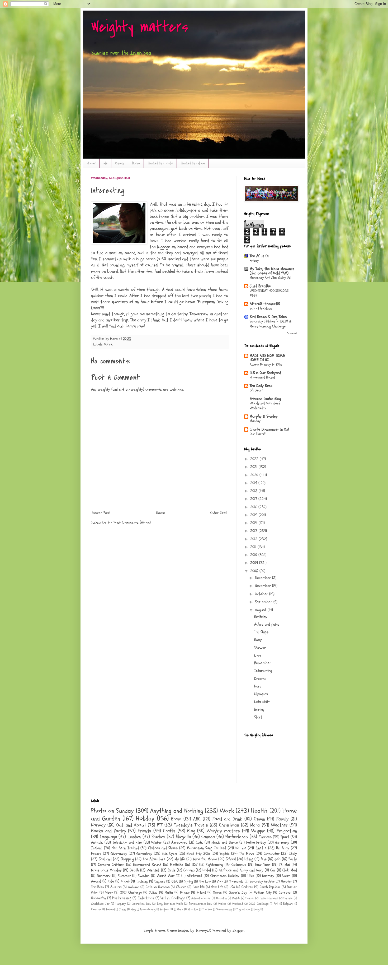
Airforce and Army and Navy (241, 870)
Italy (293, 853)
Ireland (96, 848)
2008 (254, 571)
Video (109, 892)
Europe (287, 898)
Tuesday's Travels (191, 825)
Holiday (145, 818)
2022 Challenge (258, 904)
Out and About (131, 825)
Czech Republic (270, 887)
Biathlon (221, 898)
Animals (97, 842)
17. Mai (284, 864)
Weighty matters (139, 27)
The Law (205, 881)
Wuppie (258, 831)
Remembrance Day (200, 904)
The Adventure (154, 859)
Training (142, 881)
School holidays (261, 308)
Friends (144, 831)
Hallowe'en (98, 898)
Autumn (133, 887)
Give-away (119, 853)
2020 (254, 475)
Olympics (261, 694)
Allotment (194, 876)
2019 (254, 483)
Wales (222, 904)
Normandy (236, 881)
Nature (240, 848)
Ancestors (179, 842)
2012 (254, 539)
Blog (191, 831)
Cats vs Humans (158, 887)
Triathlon (97, 887)
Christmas (229, 825)
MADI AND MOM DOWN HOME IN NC (267, 358)
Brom (136, 163)
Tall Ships (261, 632)
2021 (254, 467)
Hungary (121, 904)
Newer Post (101, 513)
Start (258, 717)
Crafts (169, 831)
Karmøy (268, 876)
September (264, 602)
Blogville (183, 836)
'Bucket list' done (193, 163)
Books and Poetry (108, 831)
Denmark (104, 876)
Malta (169, 892)
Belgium (288, 904)
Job (278, 859)
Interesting (263, 670)
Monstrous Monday (106, 870)
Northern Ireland (125, 848)
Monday (255, 420)
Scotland (105, 859)
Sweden (143, 876)
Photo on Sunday (112, 810)
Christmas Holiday (224, 876)
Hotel (206, 870)
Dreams (260, 678)
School (231, 859)
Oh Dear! (256, 390)
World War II (168, 876)
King (133, 909)
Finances (265, 837)
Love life (199, 887)
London (134, 836)
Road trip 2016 (198, 853)
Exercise (96, 909)
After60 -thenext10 (265, 304)
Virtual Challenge (172, 898)
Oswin (119, 163)
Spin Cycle (169, 853)
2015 (254, 515)
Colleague (238, 864)
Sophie (225, 853)
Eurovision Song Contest (206, 848)
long (256, 909)
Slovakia (193, 909)
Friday (254, 260)
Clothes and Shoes (163, 848)
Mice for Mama (205, 859)
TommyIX (203, 930)
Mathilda (176, 864)
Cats (199, 842)
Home (160, 513)
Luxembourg (147, 909)
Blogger (238, 930)
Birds (172, 870)
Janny (122, 909)
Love (257, 655)
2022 (255, 459)
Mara (255, 825)
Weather (279, 825)
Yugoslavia (243, 909)
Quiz (180, 909)
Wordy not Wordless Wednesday (265, 406)
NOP (194, 864)
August (261, 610)
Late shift (262, 701)
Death (134, 870)
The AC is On (259, 256)
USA (232, 887)
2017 (254, 499)
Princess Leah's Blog (265, 398)
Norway (98, 825)
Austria (116, 887)
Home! (91, 163)
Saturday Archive (262, 881)
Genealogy (144, 853)
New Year (262, 864)
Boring (259, 709)
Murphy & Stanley (264, 416)
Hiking (248, 859)
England (159, 881)
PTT (160, 825)
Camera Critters (111, 864)
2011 (254, 547)
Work (108, 344)
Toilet (125, 881)
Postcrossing (121, 898)
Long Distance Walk (170, 904)
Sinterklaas (146, 898)
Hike (251, 876)
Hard (258, 686)
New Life (217, 887)
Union (286, 876)
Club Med (289, 870)
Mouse (185, 892)
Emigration (287, 831)
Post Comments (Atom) (132, 522)
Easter (249, 898)
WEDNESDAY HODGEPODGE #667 (269, 293)
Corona (189, 870)
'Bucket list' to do (160, 163)
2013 (254, 531)
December (263, 578)
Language (108, 836)
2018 (254, 491)
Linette (261, 848)
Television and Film (127, 842)
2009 (254, 563)
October (262, 594)
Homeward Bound (262, 377)
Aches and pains (266, 624)
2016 (254, 507)
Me (105, 163)
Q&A (175, 881)
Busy (258, 640)
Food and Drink (227, 819)
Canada (208, 836)
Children (247, 887)
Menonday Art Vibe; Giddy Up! (270, 277)
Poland (201, 892)
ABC (197, 819)
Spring (188, 881)
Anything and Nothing (176, 810)
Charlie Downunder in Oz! (269, 429)
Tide (111, 881)
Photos (158, 836)
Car (273, 870)
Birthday (260, 617)
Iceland (110, 909)
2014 (254, 523)
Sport (285, 837)
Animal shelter (200, 898)
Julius (153, 892)
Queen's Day (238, 892)
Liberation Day (141, 904)
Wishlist (153, 870)
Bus (264, 859)
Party (292, 859)
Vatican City (263, 892)
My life (179, 859)
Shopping (127, 859)
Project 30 (166, 909)
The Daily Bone (261, 386)
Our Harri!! (258, 433)
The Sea (207, 909)
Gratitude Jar (100, 904)
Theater (286, 881)
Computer (272, 853)
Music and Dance (224, 842)
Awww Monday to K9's (266, 364)
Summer (124, 876)
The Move (246, 853)
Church (181, 887)
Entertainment (269, 898)
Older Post (218, 513)
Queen (217, 892)
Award (96, 881)
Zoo (220, 881)
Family (282, 819)
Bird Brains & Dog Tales (268, 317)
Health (259, 810)
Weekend (237, 904)
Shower (260, 647)
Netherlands (236, 836)
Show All (292, 333)
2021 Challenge (131, 892)
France (96, 853)
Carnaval (285, 892)
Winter (156, 842)
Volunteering (224, 909)
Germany (282, 842)
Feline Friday (256, 842)
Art (276, 904)
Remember (262, 663)
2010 (254, 555)
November (263, 586)
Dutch (236, 898)
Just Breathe (260, 286)
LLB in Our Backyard (265, 373)
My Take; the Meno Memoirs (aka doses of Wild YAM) (272, 271)
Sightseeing (214, 864)
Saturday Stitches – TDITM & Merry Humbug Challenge (270, 324)
